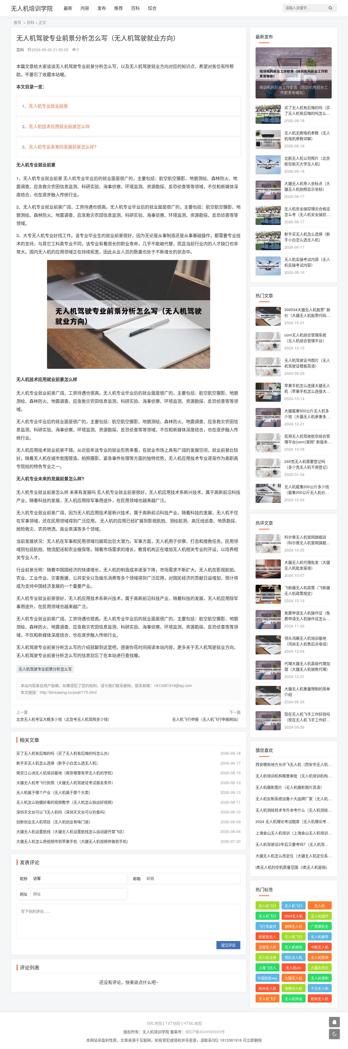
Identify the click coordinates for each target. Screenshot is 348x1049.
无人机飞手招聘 (267, 999)
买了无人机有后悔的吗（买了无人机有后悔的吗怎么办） (63, 753)
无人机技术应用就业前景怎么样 (59, 126)
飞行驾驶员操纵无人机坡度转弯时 (267, 927)
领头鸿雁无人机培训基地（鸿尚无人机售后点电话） (307, 640)
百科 (135, 8)
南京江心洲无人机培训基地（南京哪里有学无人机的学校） (65, 772)
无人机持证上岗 (293, 999)
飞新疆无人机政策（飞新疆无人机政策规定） (307, 590)
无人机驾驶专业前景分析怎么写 (45, 669)
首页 (17, 22)
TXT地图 (172, 1023)
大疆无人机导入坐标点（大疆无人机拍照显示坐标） (307, 186)
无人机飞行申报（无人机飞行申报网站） (206, 719)
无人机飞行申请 (293, 906)
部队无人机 (293, 957)
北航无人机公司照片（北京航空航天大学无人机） (307, 160)
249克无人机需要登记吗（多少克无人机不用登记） (307, 464)
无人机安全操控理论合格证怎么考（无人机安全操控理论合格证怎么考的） (307, 214)
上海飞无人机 (267, 968)
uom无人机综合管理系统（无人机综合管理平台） (305, 337)
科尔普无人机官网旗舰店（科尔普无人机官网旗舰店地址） (307, 542)
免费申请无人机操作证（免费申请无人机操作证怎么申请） (307, 618)
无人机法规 (267, 957)
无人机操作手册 (319, 916)
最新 (68, 8)
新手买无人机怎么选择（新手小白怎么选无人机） (58, 763)
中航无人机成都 (319, 947)
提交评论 (228, 945)
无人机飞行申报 (267, 916)
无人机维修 (293, 946)
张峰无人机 (293, 988)
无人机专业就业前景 (48, 106)
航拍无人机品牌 (319, 999)
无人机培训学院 (32, 8)
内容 (84, 8)
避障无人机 (293, 926)
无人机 (319, 905)
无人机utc (293, 967)
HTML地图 (193, 1023)
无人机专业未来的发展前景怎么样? (63, 147)
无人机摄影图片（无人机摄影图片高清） (290, 787)
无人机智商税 (319, 958)
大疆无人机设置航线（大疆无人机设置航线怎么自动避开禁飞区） (71, 831)
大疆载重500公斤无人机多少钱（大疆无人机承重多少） (306, 416)
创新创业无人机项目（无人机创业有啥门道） (54, 821)
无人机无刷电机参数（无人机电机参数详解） (307, 135)
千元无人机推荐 (319, 989)
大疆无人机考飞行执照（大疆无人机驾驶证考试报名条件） (65, 782)
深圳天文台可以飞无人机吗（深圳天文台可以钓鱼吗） (62, 812)
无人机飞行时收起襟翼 (267, 906)
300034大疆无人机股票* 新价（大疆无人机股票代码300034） (307, 315)
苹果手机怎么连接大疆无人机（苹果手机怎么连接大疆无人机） (307, 391)
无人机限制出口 (319, 978)
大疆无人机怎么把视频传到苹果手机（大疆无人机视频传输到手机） (73, 841)
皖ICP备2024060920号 (205, 1031)
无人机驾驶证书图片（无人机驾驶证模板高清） (307, 363)
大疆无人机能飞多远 (293, 978)
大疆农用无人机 (319, 968)
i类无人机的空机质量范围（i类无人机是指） (293, 867)
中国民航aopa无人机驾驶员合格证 (267, 978)
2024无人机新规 (293, 916)
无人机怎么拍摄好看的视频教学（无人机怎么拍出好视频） (65, 802)
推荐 (118, 8)
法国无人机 (267, 946)
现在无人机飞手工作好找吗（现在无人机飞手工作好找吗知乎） (307, 719)
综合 (152, 8)
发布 (101, 8)
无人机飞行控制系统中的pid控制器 (293, 937)
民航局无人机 (267, 937)
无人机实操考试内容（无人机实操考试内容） (307, 262)
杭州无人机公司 (267, 989)
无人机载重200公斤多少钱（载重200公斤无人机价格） (308, 489)
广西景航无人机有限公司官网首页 (319, 927)
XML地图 (154, 1023)
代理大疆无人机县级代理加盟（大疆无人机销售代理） (307, 666)
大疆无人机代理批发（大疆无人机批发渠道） (307, 565)
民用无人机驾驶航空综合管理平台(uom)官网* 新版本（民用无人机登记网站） (307, 441)
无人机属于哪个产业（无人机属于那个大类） (54, 792)
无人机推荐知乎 (319, 937)
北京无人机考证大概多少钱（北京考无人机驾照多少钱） (63, 719)
